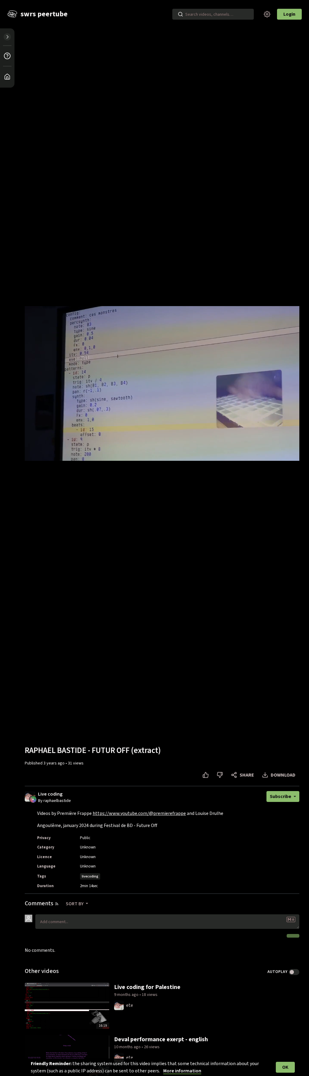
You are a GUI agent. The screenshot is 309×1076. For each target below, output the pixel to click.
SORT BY (75, 903)
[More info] (7, 56)
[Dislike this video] (220, 775)
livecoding (90, 876)
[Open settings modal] (267, 14)
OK (285, 1067)
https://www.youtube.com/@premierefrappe (139, 813)
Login (289, 14)
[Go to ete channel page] (33, 799)
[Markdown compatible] (290, 919)
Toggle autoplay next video (294, 972)
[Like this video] (206, 775)
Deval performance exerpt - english (161, 1039)
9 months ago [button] (126, 995)
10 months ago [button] (128, 1047)
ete (129, 1005)
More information (182, 1071)
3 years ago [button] (54, 763)
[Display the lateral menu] (7, 36)
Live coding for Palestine (147, 987)
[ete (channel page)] (119, 1005)
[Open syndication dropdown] (57, 904)
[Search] (180, 14)
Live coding (50, 794)
